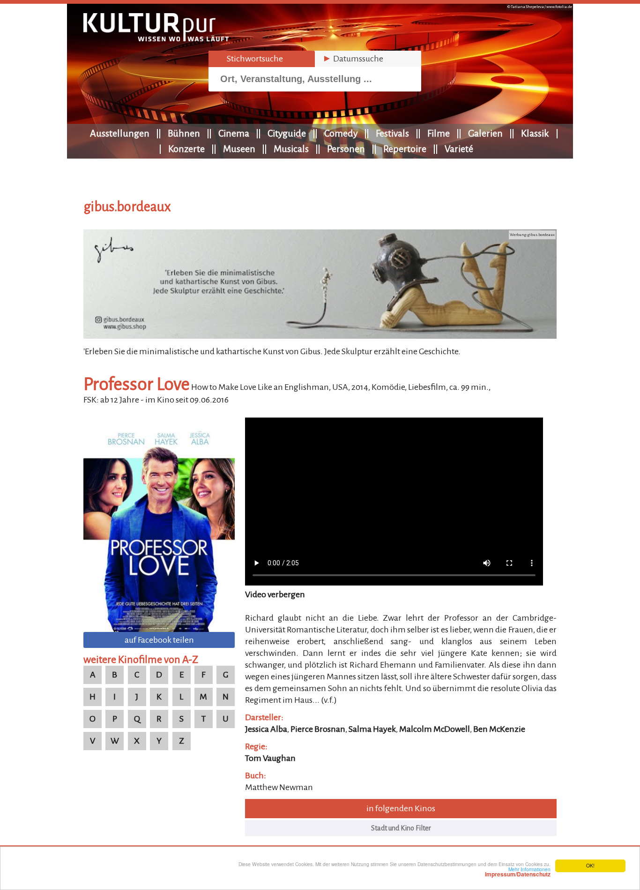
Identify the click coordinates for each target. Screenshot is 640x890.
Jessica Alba (266, 729)
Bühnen (184, 133)
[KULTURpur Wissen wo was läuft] (156, 38)
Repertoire (404, 149)
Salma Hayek (372, 729)
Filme (438, 133)
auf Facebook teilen (159, 640)
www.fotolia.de (559, 7)
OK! (590, 865)
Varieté (459, 149)
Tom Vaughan (270, 758)
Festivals (392, 133)
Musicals (291, 149)
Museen (239, 149)
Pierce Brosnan (317, 729)
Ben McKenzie (499, 729)
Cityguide (287, 133)
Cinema (233, 133)
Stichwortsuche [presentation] (249, 58)
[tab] (261, 59)
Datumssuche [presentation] (352, 58)
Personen (346, 149)
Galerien (485, 133)
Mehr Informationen (518, 872)
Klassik (535, 133)
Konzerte (186, 149)
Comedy (340, 133)
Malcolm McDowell (434, 729)
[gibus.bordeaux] (320, 336)
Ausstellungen (119, 133)
